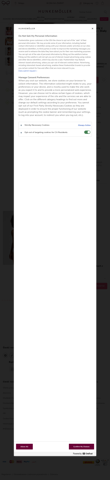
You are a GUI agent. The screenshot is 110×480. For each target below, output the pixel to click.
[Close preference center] (92, 28)
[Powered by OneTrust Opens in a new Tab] (84, 454)
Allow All (24, 446)
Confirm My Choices (81, 446)
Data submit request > (27, 71)
